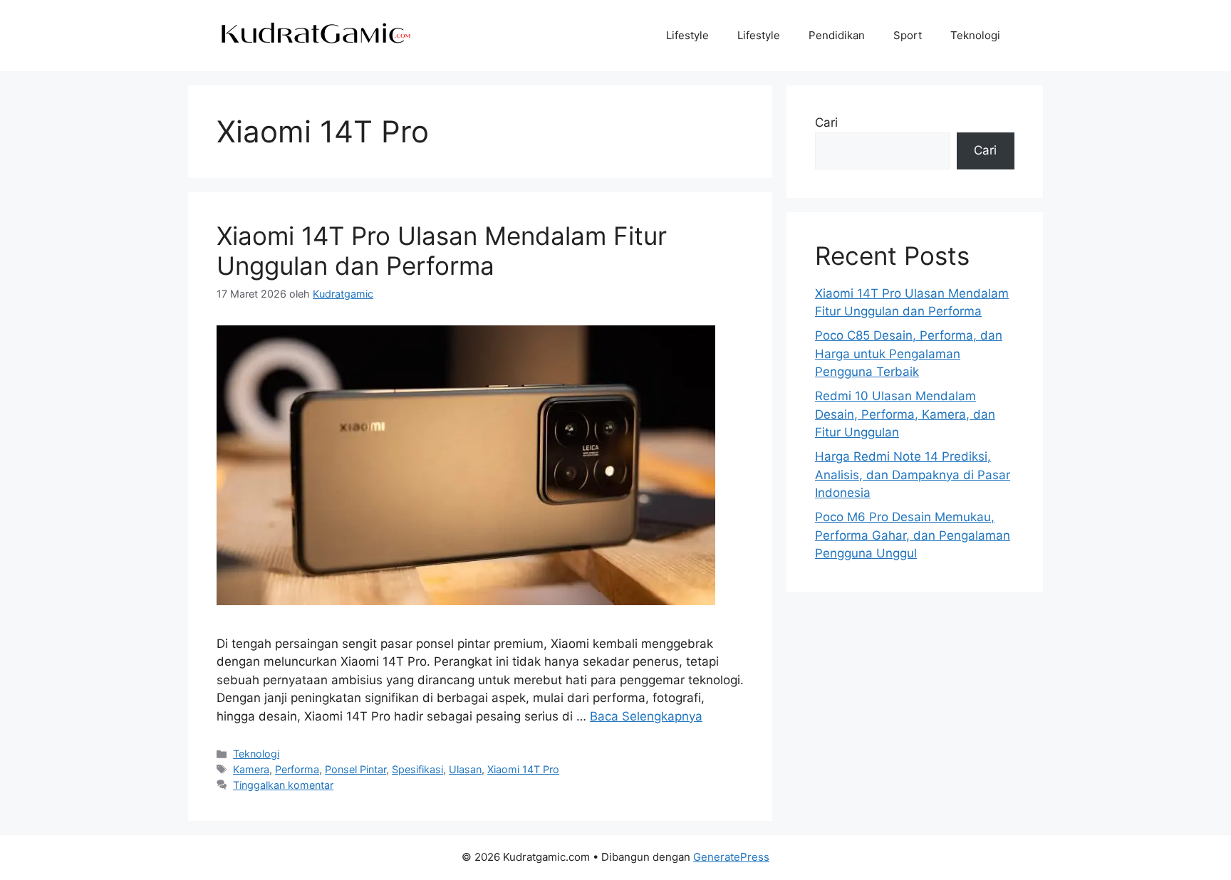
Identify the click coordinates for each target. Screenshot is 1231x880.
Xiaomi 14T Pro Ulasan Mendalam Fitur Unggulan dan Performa (442, 251)
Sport (907, 35)
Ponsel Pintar (355, 769)
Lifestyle (687, 35)
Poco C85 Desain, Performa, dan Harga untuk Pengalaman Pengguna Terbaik (908, 353)
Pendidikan (837, 35)
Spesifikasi (417, 769)
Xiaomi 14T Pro (523, 769)
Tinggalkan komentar (283, 785)
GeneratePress (731, 857)
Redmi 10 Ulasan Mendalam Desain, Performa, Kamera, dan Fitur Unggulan (905, 414)
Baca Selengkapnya (646, 716)
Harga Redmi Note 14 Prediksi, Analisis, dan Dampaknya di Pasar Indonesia (912, 474)
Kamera (251, 769)
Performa (297, 769)
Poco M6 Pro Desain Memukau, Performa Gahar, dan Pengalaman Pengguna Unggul (912, 535)
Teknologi (975, 35)
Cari (826, 122)
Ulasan (465, 769)
